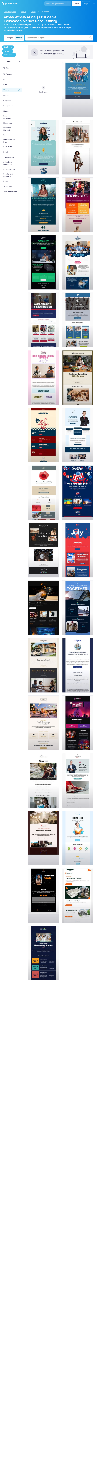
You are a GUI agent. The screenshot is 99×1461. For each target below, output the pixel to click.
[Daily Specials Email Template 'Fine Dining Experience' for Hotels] (43, 722)
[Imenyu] (93, 3)
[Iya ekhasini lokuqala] (10, 3)
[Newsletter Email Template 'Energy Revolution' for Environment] (77, 607)
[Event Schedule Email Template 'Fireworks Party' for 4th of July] (77, 550)
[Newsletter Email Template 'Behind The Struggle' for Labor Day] (77, 320)
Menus (23, 12)
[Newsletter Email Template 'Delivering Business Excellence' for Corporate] (77, 435)
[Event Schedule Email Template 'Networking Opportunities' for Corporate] (43, 953)
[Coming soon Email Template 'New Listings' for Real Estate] (43, 665)
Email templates (10, 12)
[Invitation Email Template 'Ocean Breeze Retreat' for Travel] (43, 780)
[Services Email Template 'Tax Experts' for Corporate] (77, 780)
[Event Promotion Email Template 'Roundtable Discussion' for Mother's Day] (43, 377)
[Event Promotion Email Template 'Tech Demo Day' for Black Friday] (43, 262)
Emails (19, 38)
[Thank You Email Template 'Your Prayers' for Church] (43, 838)
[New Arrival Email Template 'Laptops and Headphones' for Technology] (43, 607)
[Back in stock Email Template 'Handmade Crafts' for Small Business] (43, 550)
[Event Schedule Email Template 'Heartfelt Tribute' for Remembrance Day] (43, 492)
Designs (9, 38)
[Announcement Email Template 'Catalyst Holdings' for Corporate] (43, 204)
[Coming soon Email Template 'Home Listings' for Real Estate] (77, 895)
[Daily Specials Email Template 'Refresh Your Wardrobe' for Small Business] (77, 147)
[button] (20, 62)
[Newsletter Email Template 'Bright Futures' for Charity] (77, 262)
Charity (33, 12)
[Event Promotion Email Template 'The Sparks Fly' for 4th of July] (77, 492)
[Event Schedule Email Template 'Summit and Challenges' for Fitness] (77, 204)
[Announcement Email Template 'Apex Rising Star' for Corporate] (77, 665)
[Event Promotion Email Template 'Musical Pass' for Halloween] (77, 722)
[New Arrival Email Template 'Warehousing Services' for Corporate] (43, 320)
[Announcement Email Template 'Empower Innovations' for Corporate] (43, 147)
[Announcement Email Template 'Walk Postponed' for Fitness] (77, 89)
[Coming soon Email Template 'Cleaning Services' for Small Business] (77, 838)
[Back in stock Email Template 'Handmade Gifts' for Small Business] (77, 377)
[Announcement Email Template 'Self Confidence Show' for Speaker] (43, 895)
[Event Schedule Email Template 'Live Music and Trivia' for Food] (43, 435)
